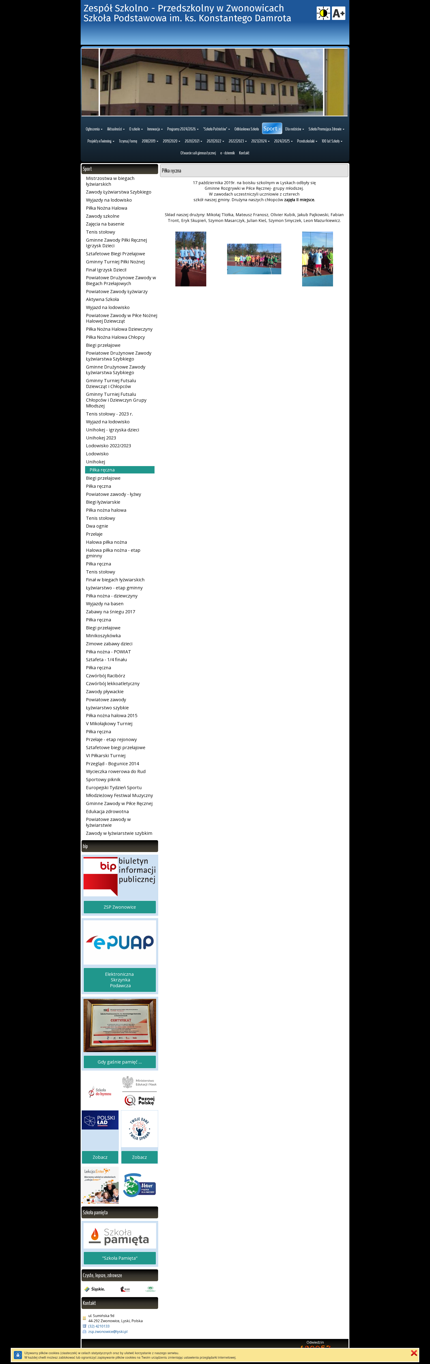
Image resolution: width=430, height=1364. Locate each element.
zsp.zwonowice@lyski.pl (107, 1331)
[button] (94, 129)
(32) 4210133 (99, 1326)
